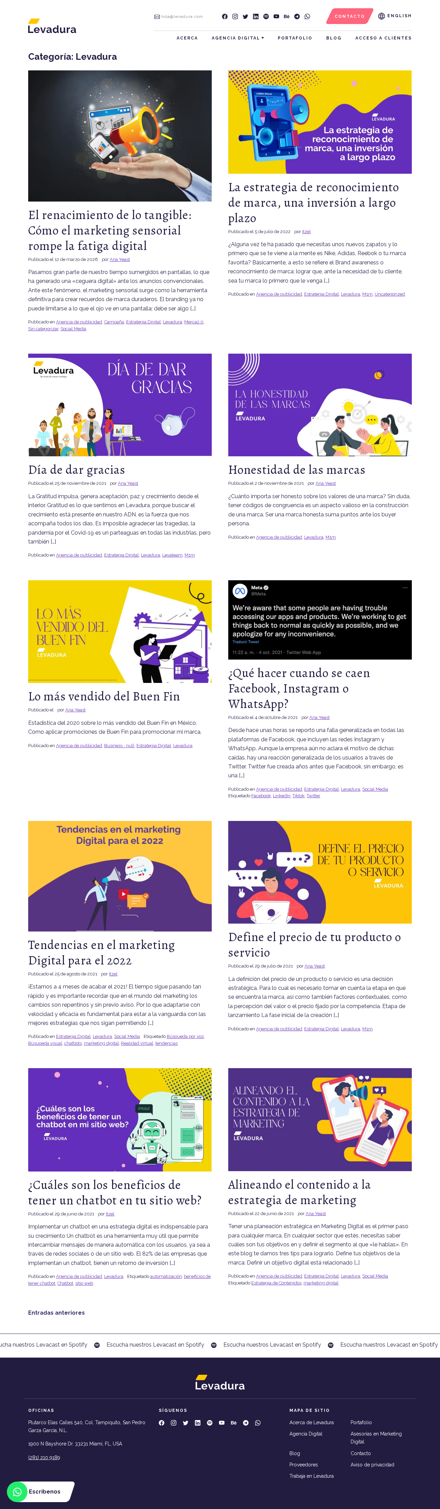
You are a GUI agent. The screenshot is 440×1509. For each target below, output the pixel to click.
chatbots (73, 1043)
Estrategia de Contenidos (276, 1282)
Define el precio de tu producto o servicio (314, 944)
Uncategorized (390, 294)
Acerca (187, 38)
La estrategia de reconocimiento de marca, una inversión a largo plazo (313, 202)
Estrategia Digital (143, 321)
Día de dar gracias (76, 469)
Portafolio (295, 38)
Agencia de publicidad (79, 321)
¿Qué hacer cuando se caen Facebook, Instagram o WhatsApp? (299, 688)
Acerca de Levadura (311, 1422)
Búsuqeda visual (45, 1043)
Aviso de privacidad (372, 1464)
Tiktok (299, 795)
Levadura (172, 321)
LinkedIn (281, 795)
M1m (367, 294)
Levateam (172, 555)
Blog (334, 38)
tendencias (166, 1043)
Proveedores (303, 1464)
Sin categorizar (43, 328)
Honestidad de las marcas (297, 469)
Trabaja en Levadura (311, 1476)
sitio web (84, 1283)
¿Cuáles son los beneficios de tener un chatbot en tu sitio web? (115, 1192)
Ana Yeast (120, 259)
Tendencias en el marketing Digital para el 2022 (101, 952)
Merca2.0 (194, 321)
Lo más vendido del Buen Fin (104, 696)
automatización (166, 1276)
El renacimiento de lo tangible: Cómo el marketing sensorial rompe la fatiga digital (109, 230)
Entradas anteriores (56, 1313)
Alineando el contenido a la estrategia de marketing (299, 1192)
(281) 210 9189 (44, 1457)
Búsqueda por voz (185, 1036)
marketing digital (101, 1043)
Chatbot (65, 1283)
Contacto (361, 1453)
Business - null (119, 745)
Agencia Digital (236, 38)
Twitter (313, 795)
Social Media (73, 328)
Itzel (306, 231)
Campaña (114, 321)
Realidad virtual (137, 1043)
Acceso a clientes (383, 38)
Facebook (261, 795)
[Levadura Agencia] (52, 25)
